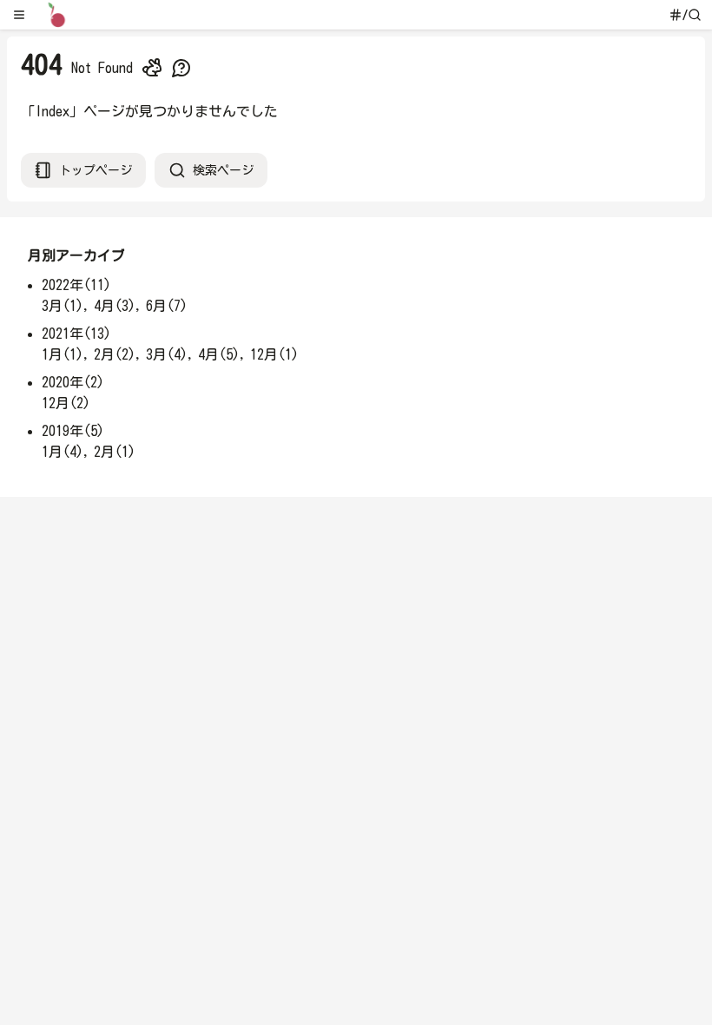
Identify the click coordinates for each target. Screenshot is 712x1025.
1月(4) (62, 452)
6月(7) (167, 306)
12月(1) (274, 354)
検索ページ (223, 170)
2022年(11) (76, 285)
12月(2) (66, 403)
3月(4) (167, 354)
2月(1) (114, 452)
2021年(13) (76, 334)
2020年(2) (73, 382)
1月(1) (62, 354)
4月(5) (219, 354)
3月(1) (62, 306)
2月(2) (114, 354)
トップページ (95, 170)
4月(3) (114, 306)
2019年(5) (73, 431)
